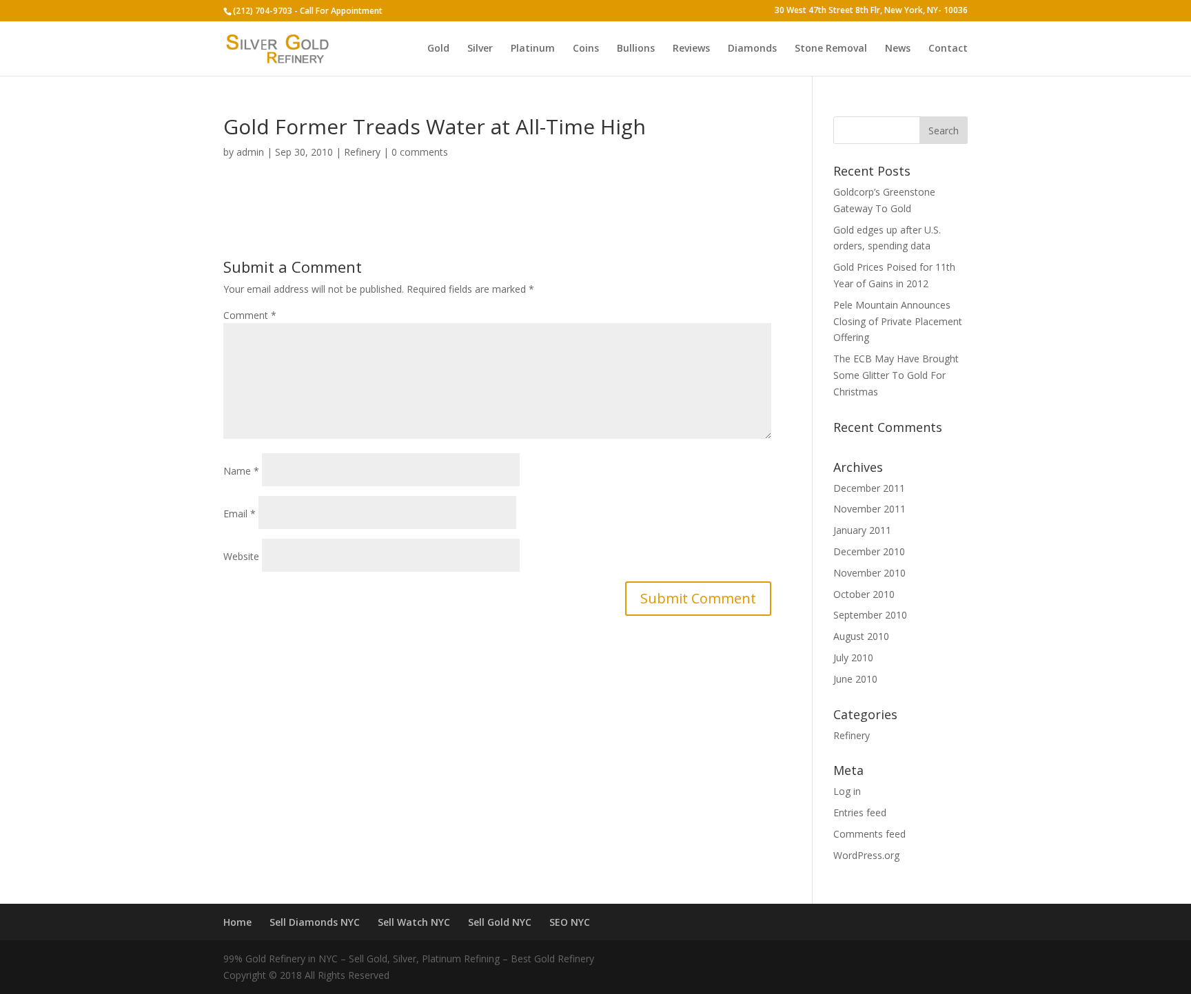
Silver (480, 48)
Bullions (636, 48)
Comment (249, 315)
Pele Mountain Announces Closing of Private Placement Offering (897, 321)
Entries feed (859, 812)
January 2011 (862, 530)
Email (239, 513)
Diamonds (752, 48)
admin (250, 151)
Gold (438, 48)
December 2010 (869, 551)
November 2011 (869, 508)
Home (237, 922)
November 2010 (869, 572)
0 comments (419, 151)
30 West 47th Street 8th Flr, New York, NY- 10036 (871, 11)
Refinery (362, 151)
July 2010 (853, 657)
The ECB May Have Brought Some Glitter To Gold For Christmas (896, 375)
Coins (586, 48)
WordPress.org (866, 855)
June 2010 (855, 678)
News (897, 48)
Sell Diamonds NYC (314, 922)
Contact (948, 48)
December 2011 (869, 488)
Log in (847, 791)
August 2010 (861, 636)
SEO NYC (569, 922)
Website (241, 556)
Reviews (691, 48)
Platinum (533, 48)
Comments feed (869, 833)
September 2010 (870, 614)
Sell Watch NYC (414, 922)
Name (241, 470)
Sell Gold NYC (499, 922)
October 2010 (864, 594)
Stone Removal (831, 48)
